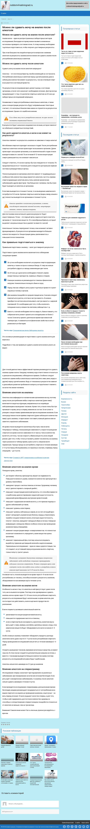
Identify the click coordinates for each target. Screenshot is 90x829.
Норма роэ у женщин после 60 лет (72, 157)
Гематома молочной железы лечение (35, 746)
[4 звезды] (7, 724)
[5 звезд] (9, 724)
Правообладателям (68, 822)
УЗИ (62, 444)
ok (64, 826)
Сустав (64, 438)
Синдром (64, 435)
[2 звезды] (4, 724)
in (83, 826)
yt (68, 826)
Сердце (64, 432)
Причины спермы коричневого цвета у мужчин (6, 764)
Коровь (64, 423)
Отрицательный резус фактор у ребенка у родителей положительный (36, 782)
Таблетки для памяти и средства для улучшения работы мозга (22, 782)
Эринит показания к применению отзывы (50, 746)
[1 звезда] (2, 724)
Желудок (64, 417)
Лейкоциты (65, 426)
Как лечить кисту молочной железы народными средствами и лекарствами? (50, 783)
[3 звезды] (6, 724)
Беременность (66, 399)
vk (87, 826)
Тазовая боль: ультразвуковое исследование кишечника (49, 765)
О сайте (3, 13)
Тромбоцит (65, 441)
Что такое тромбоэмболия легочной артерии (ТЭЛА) (35, 765)
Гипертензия (65, 408)
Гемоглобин (65, 405)
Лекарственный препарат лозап (20, 746)
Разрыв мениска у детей (6, 746)
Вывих (63, 402)
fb (72, 826)
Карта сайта (85, 822)
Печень (64, 429)
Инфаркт (64, 420)
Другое (64, 414)
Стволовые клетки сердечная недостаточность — (21, 764)
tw (79, 826)
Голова (63, 411)
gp (76, 826)
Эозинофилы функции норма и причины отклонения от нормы (7, 781)
